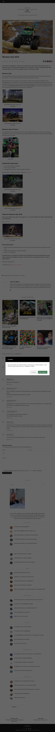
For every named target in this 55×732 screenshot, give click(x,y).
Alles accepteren (42, 372)
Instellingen (33, 372)
